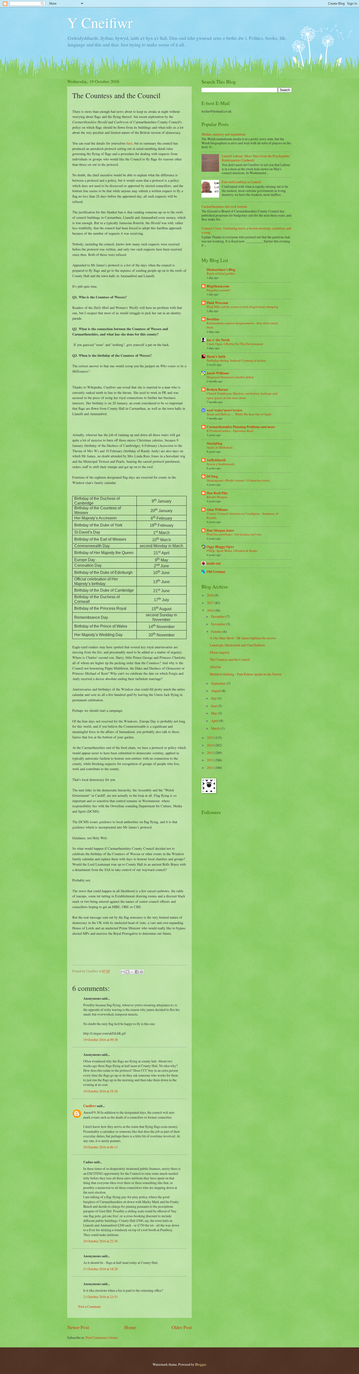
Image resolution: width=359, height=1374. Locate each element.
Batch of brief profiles (221, 273)
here (129, 143)
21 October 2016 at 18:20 (100, 1269)
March (216, 728)
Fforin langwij (219, 652)
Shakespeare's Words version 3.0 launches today (238, 480)
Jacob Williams (218, 373)
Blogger (200, 1364)
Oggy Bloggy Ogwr (220, 546)
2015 (210, 737)
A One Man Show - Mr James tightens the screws (243, 638)
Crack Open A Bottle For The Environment (235, 344)
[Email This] (122, 971)
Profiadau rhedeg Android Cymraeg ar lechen (236, 360)
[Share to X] (132, 971)
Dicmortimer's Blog (221, 269)
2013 (210, 752)
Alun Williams (217, 509)
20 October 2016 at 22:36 (100, 1241)
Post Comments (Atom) (102, 1337)
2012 (210, 760)
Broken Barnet (217, 389)
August (216, 690)
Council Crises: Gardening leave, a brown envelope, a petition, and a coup (246, 230)
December (218, 616)
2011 (210, 767)
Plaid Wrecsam (217, 302)
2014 (210, 745)
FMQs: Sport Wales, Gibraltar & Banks (232, 550)
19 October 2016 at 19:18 (100, 1091)
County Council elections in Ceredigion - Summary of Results (242, 515)
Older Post (181, 1327)
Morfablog (214, 443)
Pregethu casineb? (219, 290)
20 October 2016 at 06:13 (100, 1147)
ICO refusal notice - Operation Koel (230, 431)
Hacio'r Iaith (216, 356)
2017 (210, 602)
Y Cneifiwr (100, 22)
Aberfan (215, 666)
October (217, 631)
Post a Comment (89, 1306)
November (218, 624)
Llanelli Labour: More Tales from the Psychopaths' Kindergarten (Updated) (256, 158)
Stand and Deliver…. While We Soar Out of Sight (239, 414)
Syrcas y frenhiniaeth (220, 464)
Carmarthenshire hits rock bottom (224, 206)
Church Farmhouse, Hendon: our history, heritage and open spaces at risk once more (242, 395)
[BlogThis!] (127, 971)
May (214, 713)
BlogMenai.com (218, 286)
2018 (210, 595)
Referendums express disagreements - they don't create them (242, 325)
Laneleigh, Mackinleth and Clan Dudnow (237, 645)
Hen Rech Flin (217, 493)
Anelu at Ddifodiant (220, 447)
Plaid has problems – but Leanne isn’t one (234, 534)
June (214, 705)
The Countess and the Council (230, 659)
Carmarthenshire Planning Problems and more (241, 426)
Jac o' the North (218, 339)
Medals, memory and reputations (223, 134)
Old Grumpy (216, 571)
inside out (214, 563)
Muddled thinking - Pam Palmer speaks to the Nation (245, 674)
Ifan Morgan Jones (220, 530)
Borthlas (213, 319)
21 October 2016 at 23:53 (100, 1296)
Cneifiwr (89, 1105)
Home (130, 1327)
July (214, 698)
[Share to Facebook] (136, 971)
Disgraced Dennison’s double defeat (230, 377)
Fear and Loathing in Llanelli (241, 181)
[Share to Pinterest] (141, 971)
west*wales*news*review (225, 410)
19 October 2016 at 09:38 (100, 1039)
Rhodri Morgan (217, 497)
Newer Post (78, 1327)
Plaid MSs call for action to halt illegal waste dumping (242, 306)
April (215, 720)
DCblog (212, 476)
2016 (210, 610)
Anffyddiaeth (216, 460)
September (218, 683)
